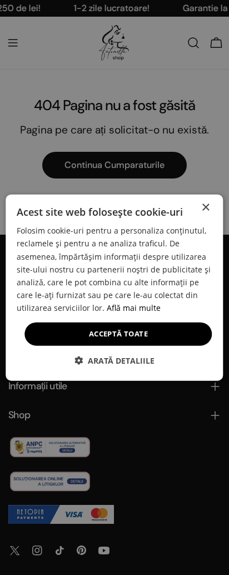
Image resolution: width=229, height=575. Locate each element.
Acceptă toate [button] (118, 334)
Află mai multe (134, 308)
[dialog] (114, 288)
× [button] (205, 208)
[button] (114, 360)
